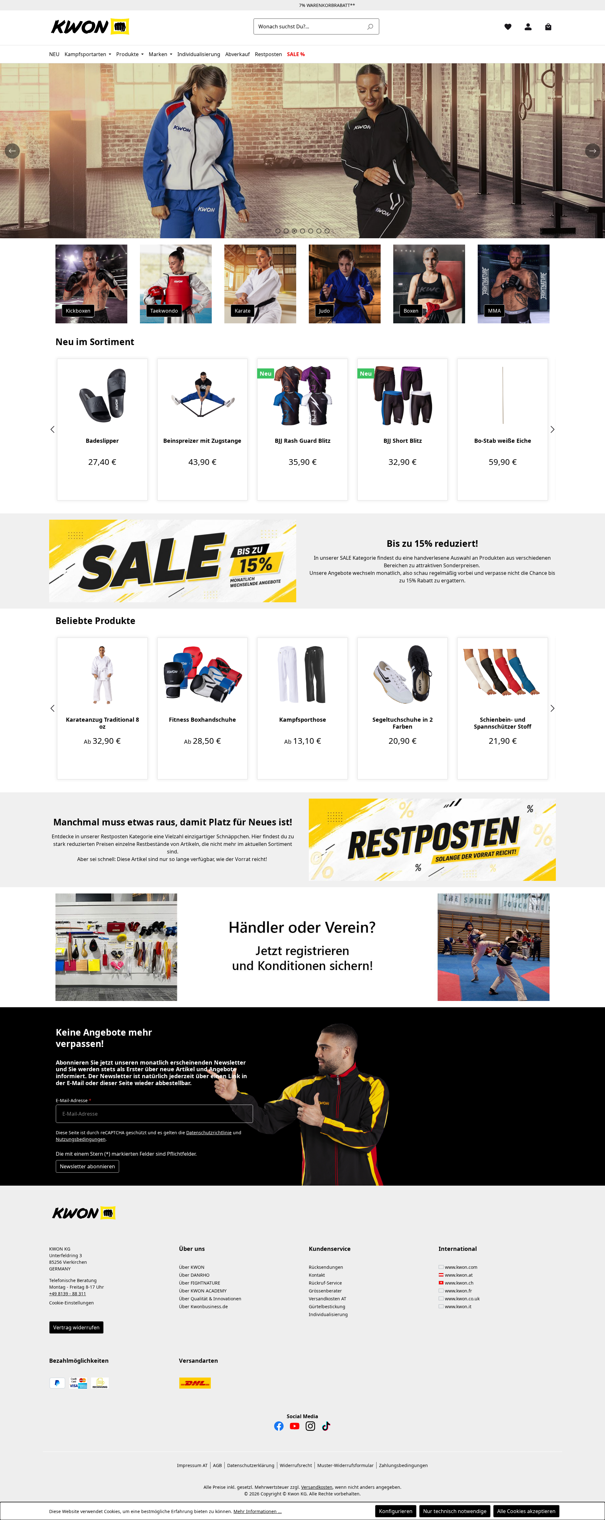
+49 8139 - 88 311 (67, 1294)
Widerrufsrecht (296, 1465)
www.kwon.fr (458, 1291)
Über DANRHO (194, 1275)
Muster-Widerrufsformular (345, 1465)
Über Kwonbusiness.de (203, 1306)
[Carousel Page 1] (277, 231)
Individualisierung (328, 1314)
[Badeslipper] (102, 395)
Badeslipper (102, 440)
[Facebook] (279, 1427)
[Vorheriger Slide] (12, 151)
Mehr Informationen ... (257, 1511)
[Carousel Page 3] (294, 231)
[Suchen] (370, 26)
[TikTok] (326, 1427)
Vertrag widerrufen (76, 1327)
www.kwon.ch (459, 1283)
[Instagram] (310, 1427)
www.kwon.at (459, 1275)
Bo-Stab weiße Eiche (502, 440)
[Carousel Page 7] (327, 231)
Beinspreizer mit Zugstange (202, 440)
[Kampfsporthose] (302, 674)
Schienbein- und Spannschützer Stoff (502, 723)
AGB (217, 1465)
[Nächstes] (552, 429)
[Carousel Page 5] (310, 231)
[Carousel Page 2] (286, 231)
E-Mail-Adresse (73, 1100)
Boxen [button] (411, 310)
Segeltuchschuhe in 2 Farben (402, 723)
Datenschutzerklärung (250, 1465)
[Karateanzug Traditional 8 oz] (102, 674)
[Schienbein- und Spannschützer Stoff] (503, 674)
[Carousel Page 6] (318, 231)
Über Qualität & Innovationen (210, 1299)
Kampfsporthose (302, 719)
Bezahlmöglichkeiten (79, 1360)
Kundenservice (330, 1248)
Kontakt (317, 1275)
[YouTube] (294, 1427)
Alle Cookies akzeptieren (526, 1511)
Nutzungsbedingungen (81, 1139)
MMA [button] (494, 310)
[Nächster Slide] (592, 151)
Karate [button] (243, 310)
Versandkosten (316, 1487)
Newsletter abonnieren (87, 1166)
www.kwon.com (461, 1267)
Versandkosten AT (327, 1299)
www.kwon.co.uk (462, 1299)
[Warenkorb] (546, 26)
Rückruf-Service (325, 1283)
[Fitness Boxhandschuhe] (203, 674)
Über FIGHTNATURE (199, 1283)
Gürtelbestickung (327, 1306)
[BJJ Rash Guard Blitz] (302, 395)
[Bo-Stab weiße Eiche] (503, 395)
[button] (302, 1209)
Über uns (192, 1248)
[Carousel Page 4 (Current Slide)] (302, 231)
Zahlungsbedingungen (403, 1465)
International (458, 1248)
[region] (302, 429)
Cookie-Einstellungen (71, 1303)
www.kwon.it (458, 1306)
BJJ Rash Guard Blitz (303, 440)
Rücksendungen (326, 1267)
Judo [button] (324, 310)
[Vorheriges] (52, 429)
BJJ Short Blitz (402, 440)
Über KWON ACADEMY (203, 1291)
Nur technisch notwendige (455, 1511)
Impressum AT (192, 1465)
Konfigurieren (395, 1511)
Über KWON (192, 1267)
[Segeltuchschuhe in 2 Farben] (403, 674)
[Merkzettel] (505, 26)
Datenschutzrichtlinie (209, 1133)
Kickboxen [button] (78, 310)
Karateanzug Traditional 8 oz (102, 723)
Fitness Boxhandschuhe (202, 719)
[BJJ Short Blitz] (403, 395)
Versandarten (198, 1360)
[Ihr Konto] (526, 26)
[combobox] (309, 26)
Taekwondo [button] (164, 310)
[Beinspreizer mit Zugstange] (203, 395)
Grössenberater (325, 1291)
